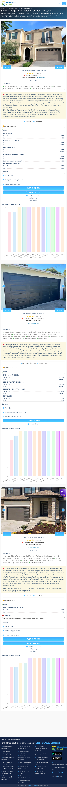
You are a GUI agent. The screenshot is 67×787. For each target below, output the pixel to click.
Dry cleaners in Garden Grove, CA (6, 763)
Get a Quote (9, 175)
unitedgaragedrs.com (12, 635)
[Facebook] (52, 772)
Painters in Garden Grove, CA (24, 781)
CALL (7, 67)
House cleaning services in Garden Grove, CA (6, 777)
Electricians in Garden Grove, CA (23, 767)
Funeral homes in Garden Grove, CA (7, 772)
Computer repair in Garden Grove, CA (7, 758)
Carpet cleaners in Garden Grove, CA (7, 747)
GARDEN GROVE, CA (14, 8)
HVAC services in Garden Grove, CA (24, 747)
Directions (41, 77)
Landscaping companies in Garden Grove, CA (24, 757)
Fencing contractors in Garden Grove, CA (7, 767)
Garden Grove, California (47, 742)
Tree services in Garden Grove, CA (40, 772)
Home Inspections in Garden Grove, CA (42, 754)
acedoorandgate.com (12, 184)
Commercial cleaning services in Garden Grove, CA (6, 753)
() (38, 73)
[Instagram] (58, 772)
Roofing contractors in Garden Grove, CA (41, 758)
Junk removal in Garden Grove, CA (23, 752)
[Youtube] (62, 772)
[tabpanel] (33, 44)
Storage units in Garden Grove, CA (40, 767)
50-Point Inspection (25, 15)
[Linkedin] (52, 774)
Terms (60, 776)
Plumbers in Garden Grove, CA (24, 772)
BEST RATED (4, 8)
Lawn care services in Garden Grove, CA (24, 763)
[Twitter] (55, 772)
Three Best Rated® (32, 785)
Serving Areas (34, 323)
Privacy (54, 776)
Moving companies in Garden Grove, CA (24, 776)
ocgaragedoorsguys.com (13, 416)
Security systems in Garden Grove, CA (41, 763)
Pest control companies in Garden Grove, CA (41, 748)
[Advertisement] (33, 725)
